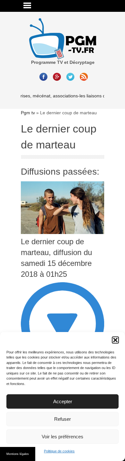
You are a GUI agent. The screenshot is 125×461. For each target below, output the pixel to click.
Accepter (62, 401)
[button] (115, 340)
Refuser (62, 419)
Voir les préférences (62, 436)
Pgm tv (28, 112)
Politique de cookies (59, 451)
